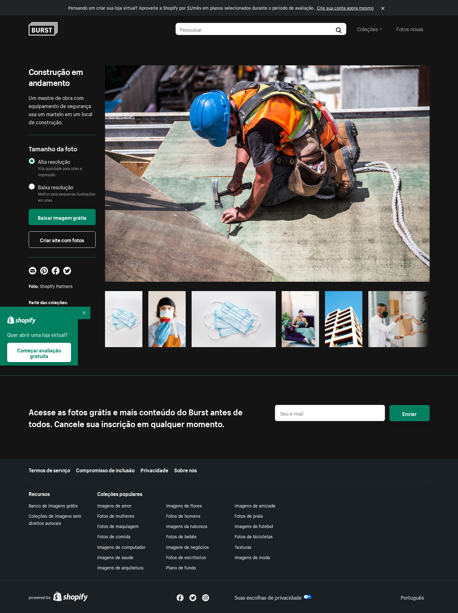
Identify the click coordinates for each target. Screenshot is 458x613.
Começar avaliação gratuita (39, 352)
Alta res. (232, 340)
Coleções (367, 28)
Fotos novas (409, 28)
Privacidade (154, 469)
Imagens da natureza (186, 525)
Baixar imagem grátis (62, 217)
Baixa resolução (55, 187)
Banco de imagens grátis (53, 505)
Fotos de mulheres (115, 515)
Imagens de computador (121, 546)
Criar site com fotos (62, 239)
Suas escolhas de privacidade (268, 597)
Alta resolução (54, 161)
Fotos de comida (113, 536)
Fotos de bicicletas (254, 536)
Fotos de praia (249, 515)
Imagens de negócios (187, 546)
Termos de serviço (49, 469)
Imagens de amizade (255, 505)
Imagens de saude (115, 557)
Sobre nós (185, 469)
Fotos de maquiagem (118, 525)
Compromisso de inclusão (105, 469)
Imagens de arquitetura (120, 567)
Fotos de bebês (181, 536)
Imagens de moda (252, 557)
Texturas (243, 546)
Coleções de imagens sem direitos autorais (55, 519)
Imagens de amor (114, 505)
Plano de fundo (181, 567)
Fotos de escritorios (186, 557)
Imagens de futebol (254, 525)
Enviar (409, 413)
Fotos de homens (183, 515)
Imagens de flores (184, 505)
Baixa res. (127, 340)
